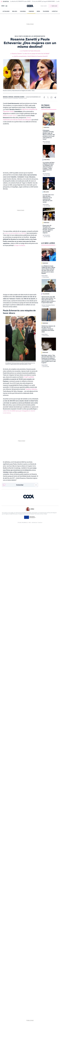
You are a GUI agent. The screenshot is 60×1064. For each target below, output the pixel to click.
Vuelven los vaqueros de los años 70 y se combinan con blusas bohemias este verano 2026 (48, 329)
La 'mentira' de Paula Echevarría (30, 51)
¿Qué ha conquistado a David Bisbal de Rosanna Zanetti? (31, 56)
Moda (38, 11)
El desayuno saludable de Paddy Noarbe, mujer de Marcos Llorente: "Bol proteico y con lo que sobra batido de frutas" (49, 135)
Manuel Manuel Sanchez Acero (13, 96)
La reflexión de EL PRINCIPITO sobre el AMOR (20, 1)
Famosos (31, 11)
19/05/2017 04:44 (7, 98)
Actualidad (6, 11)
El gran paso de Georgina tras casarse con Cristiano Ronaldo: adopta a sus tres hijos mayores (49, 229)
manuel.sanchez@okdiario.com (33, 96)
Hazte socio (54, 6)
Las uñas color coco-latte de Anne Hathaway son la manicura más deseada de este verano (48, 198)
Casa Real (23, 11)
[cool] (30, 6)
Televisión (46, 11)
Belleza (14, 11)
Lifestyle (54, 11)
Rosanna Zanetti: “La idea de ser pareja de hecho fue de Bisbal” (30, 53)
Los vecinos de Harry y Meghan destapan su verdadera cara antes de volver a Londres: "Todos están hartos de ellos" (48, 167)
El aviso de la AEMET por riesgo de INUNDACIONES (43, 1)
